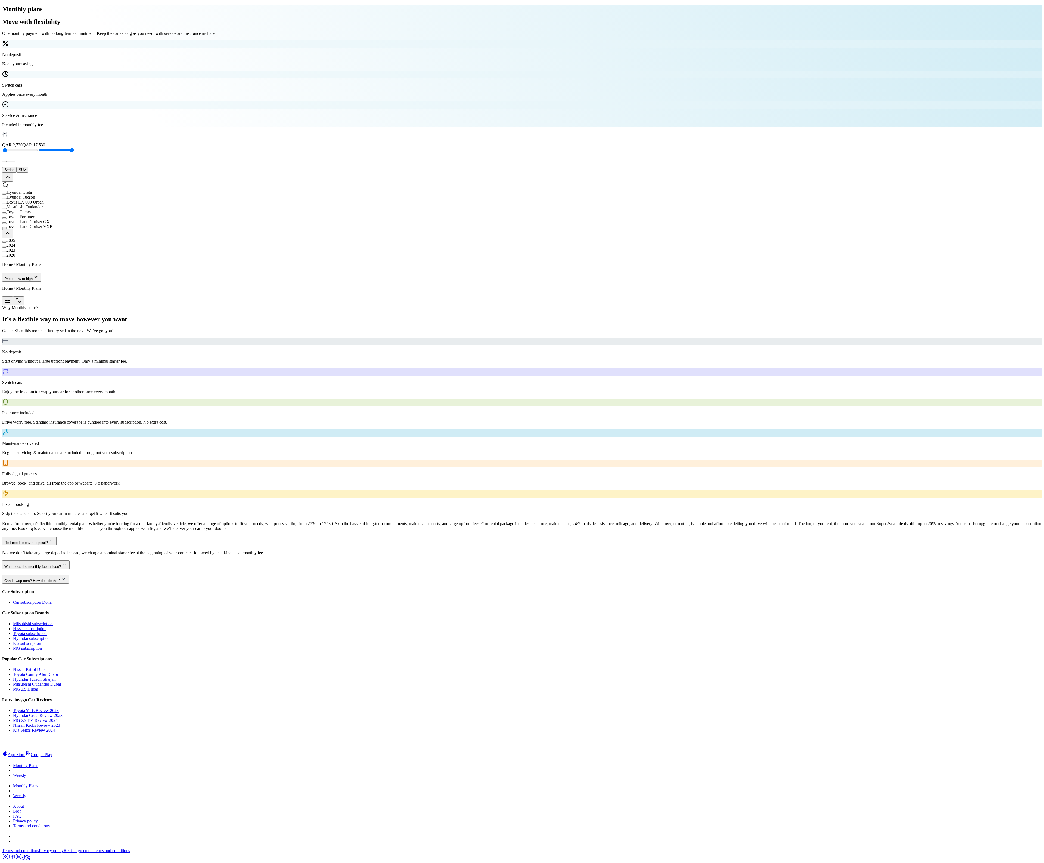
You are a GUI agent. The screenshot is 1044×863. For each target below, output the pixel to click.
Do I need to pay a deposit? (26, 543)
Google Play (41, 754)
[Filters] (7, 300)
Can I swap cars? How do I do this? (32, 581)
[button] (522, 192)
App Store (16, 754)
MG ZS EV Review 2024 (35, 720)
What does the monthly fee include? (32, 567)
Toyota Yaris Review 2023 (36, 710)
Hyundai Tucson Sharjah (34, 679)
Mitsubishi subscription (33, 623)
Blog (17, 811)
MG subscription (27, 648)
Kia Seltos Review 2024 (34, 730)
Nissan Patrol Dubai (30, 669)
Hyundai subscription (31, 638)
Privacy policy (25, 821)
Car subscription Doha (32, 602)
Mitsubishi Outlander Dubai (37, 684)
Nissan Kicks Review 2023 (36, 725)
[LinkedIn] (18, 858)
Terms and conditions (31, 826)
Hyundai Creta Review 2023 (38, 715)
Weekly (19, 775)
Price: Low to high (18, 279)
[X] (28, 858)
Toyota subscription (30, 633)
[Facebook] (12, 858)
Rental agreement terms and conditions (97, 850)
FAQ (17, 816)
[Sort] (18, 300)
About (18, 806)
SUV (22, 170)
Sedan (9, 170)
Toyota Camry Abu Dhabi (35, 674)
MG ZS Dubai (25, 689)
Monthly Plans (25, 765)
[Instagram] (5, 858)
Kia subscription (27, 643)
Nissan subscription (29, 628)
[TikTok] (24, 858)
